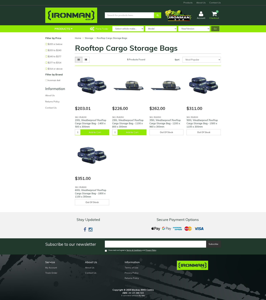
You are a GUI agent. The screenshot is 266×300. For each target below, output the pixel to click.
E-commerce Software (129, 295)
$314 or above (55, 68)
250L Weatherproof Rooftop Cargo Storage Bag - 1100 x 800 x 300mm (127, 123)
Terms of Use (131, 267)
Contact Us (215, 2)
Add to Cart (95, 132)
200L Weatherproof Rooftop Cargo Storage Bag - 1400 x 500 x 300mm (90, 123)
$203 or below (55, 44)
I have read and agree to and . (132, 250)
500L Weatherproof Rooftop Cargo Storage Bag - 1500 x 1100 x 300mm (202, 123)
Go (215, 28)
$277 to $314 (54, 62)
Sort (177, 59)
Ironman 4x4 (54, 80)
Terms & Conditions (134, 250)
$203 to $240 (54, 50)
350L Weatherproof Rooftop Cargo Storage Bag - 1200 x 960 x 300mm (165, 123)
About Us (201, 2)
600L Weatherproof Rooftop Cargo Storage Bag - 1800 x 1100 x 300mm (90, 193)
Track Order (51, 272)
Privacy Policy (151, 250)
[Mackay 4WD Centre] (71, 15)
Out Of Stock (166, 132)
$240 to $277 (54, 56)
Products (188, 2)
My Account (51, 267)
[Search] (157, 15)
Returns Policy (52, 101)
